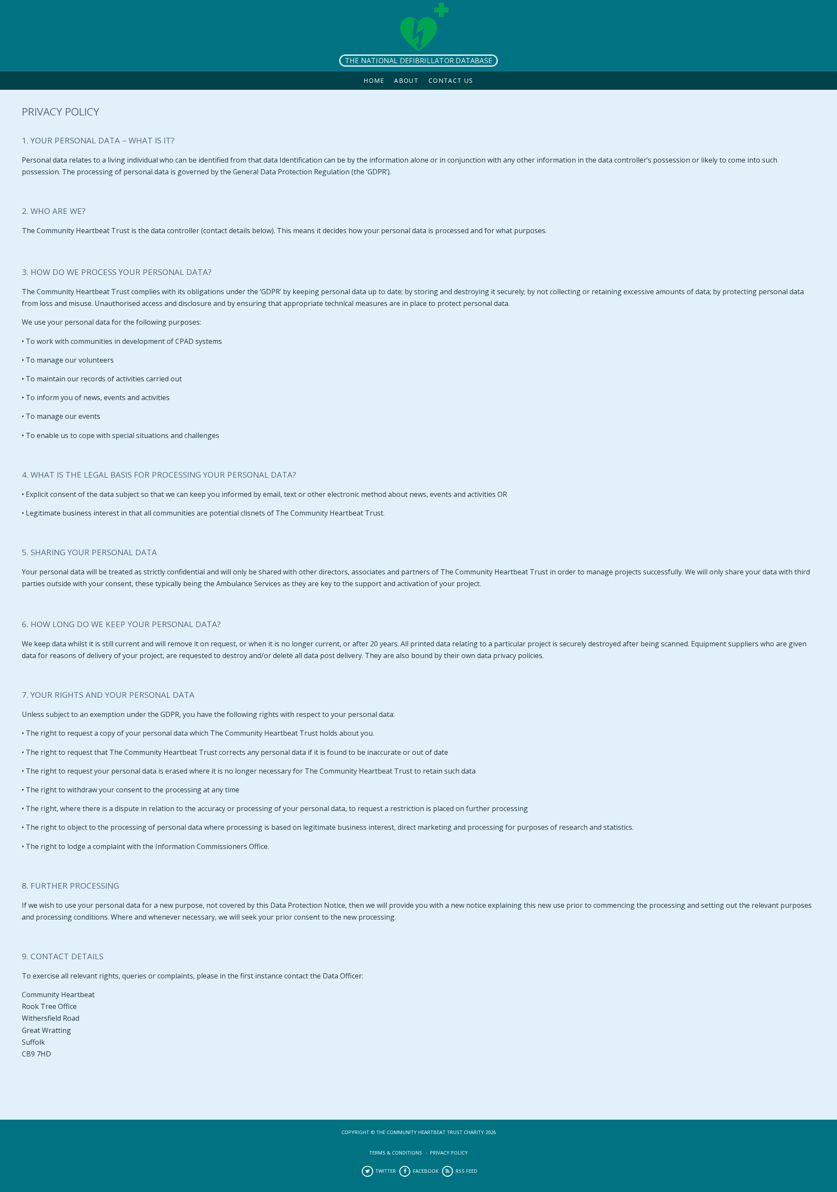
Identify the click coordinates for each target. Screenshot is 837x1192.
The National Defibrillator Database (418, 60)
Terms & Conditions (395, 1152)
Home (374, 80)
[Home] (418, 35)
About (406, 80)
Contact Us (451, 80)
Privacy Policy (449, 1152)
